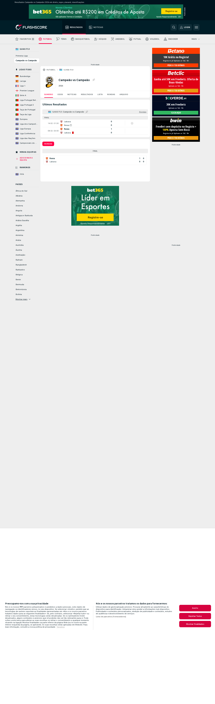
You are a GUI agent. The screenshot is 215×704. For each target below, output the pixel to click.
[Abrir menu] (196, 27)
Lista (100, 94)
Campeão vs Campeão (26, 60)
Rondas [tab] (48, 144)
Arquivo (124, 94)
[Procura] (174, 27)
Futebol (51, 70)
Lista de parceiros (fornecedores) (111, 616)
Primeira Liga (22, 56)
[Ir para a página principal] (33, 27)
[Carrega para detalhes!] (95, 123)
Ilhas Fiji (68, 70)
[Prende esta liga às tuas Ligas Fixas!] (93, 79)
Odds (60, 94)
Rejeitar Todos (195, 616)
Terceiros (60, 627)
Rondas (111, 94)
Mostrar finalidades (195, 624)
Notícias (71, 94)
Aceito (195, 608)
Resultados (87, 94)
